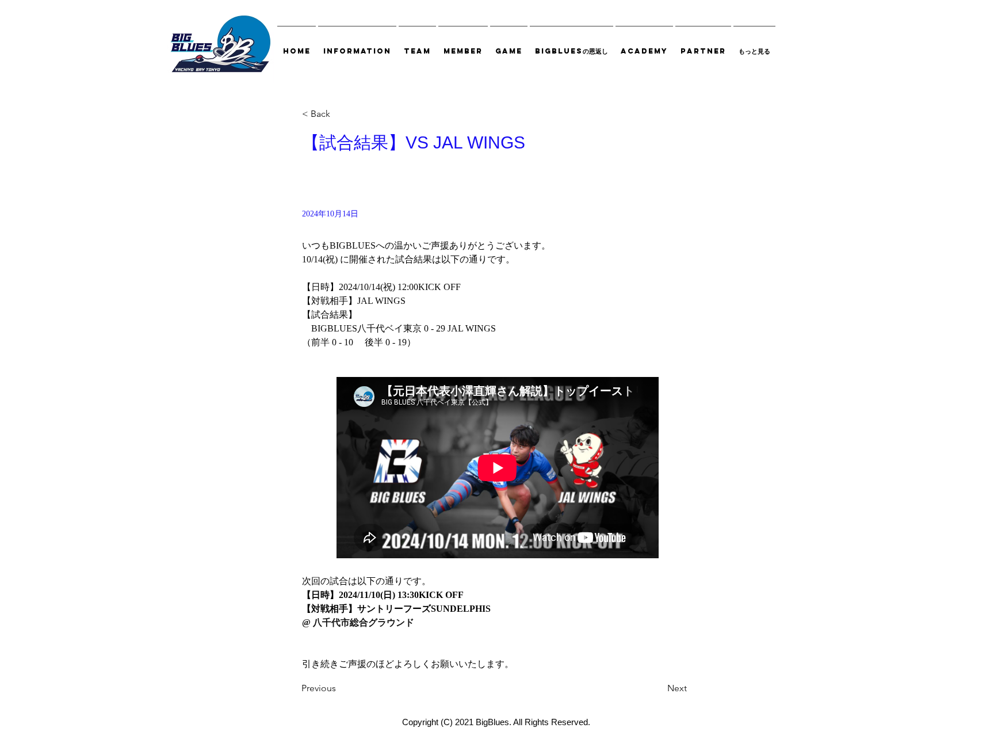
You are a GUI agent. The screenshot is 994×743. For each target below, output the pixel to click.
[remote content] (497, 469)
